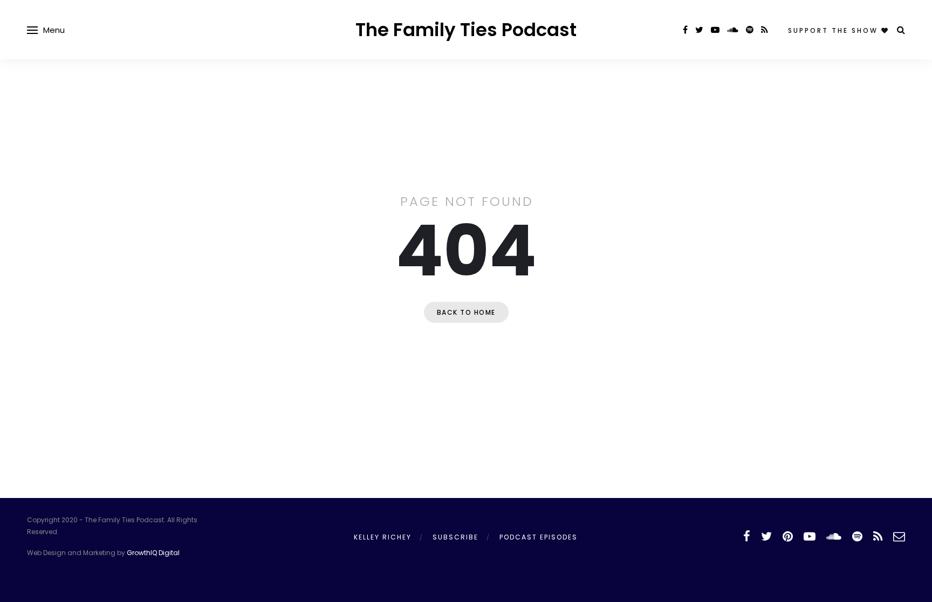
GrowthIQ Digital (153, 552)
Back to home (466, 312)
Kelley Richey (383, 537)
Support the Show (834, 30)
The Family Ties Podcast (466, 30)
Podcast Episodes (538, 537)
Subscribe (455, 537)
